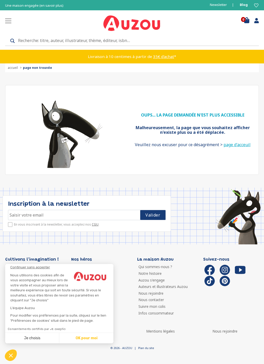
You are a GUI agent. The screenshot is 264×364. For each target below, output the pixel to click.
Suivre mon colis (152, 306)
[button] (11, 355)
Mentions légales (160, 331)
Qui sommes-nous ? (155, 266)
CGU (95, 224)
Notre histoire (150, 273)
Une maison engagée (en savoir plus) (34, 5)
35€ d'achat (163, 56)
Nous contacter (151, 299)
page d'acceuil (237, 144)
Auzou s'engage (151, 280)
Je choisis (32, 338)
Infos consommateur (156, 313)
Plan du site (146, 348)
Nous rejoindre (150, 293)
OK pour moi (86, 338)
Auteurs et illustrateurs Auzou (163, 286)
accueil (13, 67)
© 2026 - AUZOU (121, 348)
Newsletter (218, 5)
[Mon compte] (254, 21)
